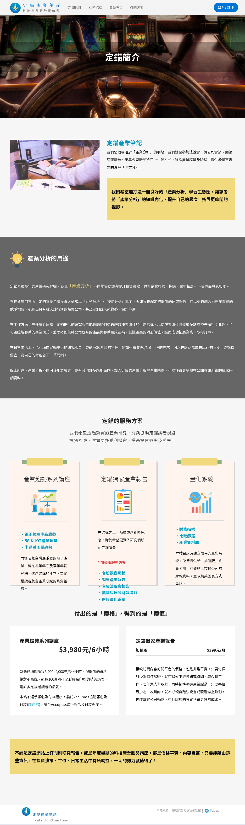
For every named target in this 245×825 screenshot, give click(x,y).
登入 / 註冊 (226, 7)
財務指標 (95, 7)
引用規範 (162, 810)
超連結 (33, 704)
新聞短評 (75, 7)
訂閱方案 (136, 7)
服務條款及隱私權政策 (186, 810)
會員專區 (116, 7)
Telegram (215, 810)
